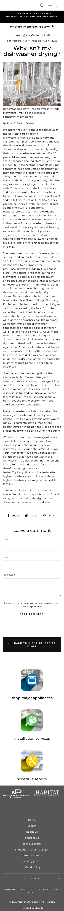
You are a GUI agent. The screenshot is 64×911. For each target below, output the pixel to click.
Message (9, 575)
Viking (40, 300)
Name (7, 539)
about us (32, 831)
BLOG (32, 819)
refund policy (32, 867)
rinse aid (36, 40)
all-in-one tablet (13, 377)
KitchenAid (10, 304)
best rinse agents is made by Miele (25, 268)
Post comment (32, 614)
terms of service (32, 855)
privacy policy (32, 861)
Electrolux (25, 304)
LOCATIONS (32, 878)
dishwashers (14, 40)
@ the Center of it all (36, 35)
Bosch (30, 300)
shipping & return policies (32, 849)
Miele (21, 300)
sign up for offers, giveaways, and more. (31, 890)
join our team (32, 843)
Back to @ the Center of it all (34, 644)
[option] (32, 15)
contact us (32, 837)
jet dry (26, 40)
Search (32, 825)
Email (7, 557)
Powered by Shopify (32, 908)
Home (16, 35)
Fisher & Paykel (50, 304)
